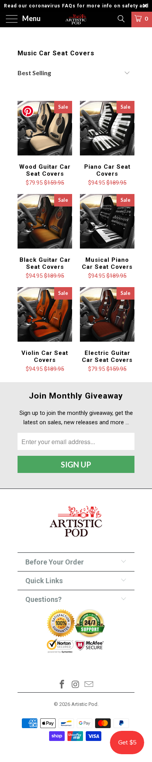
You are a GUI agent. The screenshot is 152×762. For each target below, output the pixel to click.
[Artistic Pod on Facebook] (62, 685)
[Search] (121, 18)
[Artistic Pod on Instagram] (75, 685)
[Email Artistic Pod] (89, 685)
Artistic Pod (84, 704)
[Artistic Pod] (76, 19)
